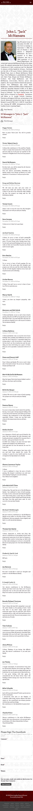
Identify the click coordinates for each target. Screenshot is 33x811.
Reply (4, 137)
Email (3, 764)
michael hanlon (8, 233)
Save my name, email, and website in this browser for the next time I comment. (16, 780)
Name (3, 758)
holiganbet (6, 803)
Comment (4, 739)
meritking (12, 807)
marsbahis (5, 807)
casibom (17, 803)
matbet (12, 803)
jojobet (22, 803)
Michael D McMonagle (10, 510)
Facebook (21, 94)
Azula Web (20, 797)
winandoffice (5, 805)
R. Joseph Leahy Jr (8, 582)
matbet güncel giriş (25, 807)
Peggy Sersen (7, 128)
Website (3, 771)
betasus (17, 807)
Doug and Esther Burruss (11, 183)
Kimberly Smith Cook (10, 553)
